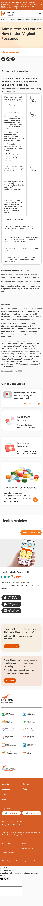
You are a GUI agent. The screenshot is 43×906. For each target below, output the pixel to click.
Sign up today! (11, 646)
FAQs (25, 789)
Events (4, 794)
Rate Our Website (27, 848)
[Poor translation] (7, 878)
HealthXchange (13, 813)
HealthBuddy (31, 427)
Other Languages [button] (10, 52)
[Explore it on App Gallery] (12, 610)
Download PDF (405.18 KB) (26, 404)
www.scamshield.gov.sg (9, 8)
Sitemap (24, 843)
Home (3, 19)
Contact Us (6, 789)
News (4, 799)
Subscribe (10, 681)
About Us (5, 784)
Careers (26, 784)
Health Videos (33, 813)
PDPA (3, 848)
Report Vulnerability (8, 853)
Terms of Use (6, 843)
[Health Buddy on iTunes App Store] (12, 597)
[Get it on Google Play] (12, 604)
